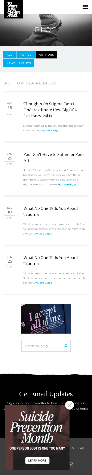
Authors (46, 54)
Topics (25, 54)
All (9, 54)
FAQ (81, 448)
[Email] (70, 464)
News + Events (19, 63)
